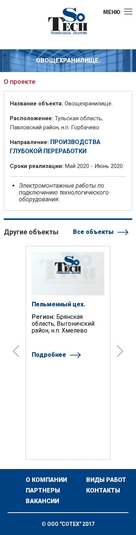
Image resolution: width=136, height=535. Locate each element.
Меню (112, 12)
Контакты (103, 490)
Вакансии (42, 501)
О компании (46, 480)
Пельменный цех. (58, 304)
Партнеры (43, 490)
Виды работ (106, 480)
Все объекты (93, 231)
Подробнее (49, 354)
